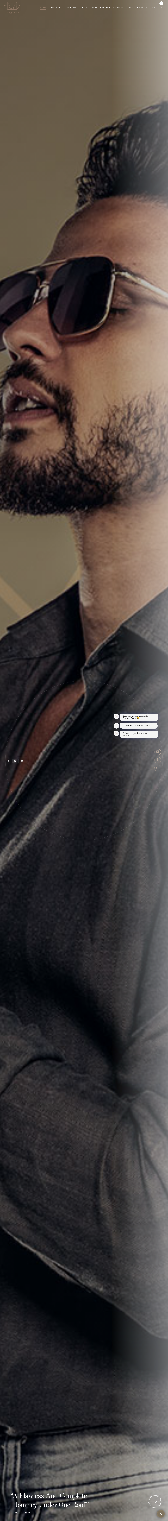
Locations (72, 8)
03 (22, 761)
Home (43, 8)
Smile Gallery (89, 8)
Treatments (56, 8)
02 (15, 761)
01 (8, 761)
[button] (22, 1513)
